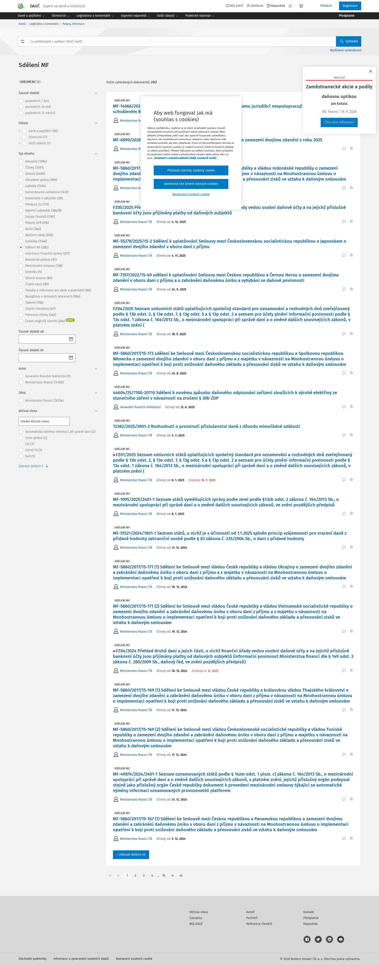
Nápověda (278, 5)
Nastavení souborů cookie (134, 959)
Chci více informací (339, 122)
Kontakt (308, 912)
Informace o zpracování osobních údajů (81, 959)
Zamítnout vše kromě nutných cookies (191, 184)
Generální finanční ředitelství (140, 407)
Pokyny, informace (73, 23)
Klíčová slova (199, 912)
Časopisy (196, 918)
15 (163, 876)
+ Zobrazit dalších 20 (131, 854)
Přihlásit (326, 6)
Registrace (350, 6)
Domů (22, 23)
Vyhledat (351, 41)
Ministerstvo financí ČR (136, 121)
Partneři (251, 918)
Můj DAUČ (196, 924)
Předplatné (311, 918)
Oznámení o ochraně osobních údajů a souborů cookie (185, 158)
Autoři (250, 912)
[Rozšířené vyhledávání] (22, 41)
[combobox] (189, 41)
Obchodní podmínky (32, 959)
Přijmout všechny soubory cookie (191, 170)
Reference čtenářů (259, 924)
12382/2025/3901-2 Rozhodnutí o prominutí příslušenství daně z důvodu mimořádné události (206, 426)
